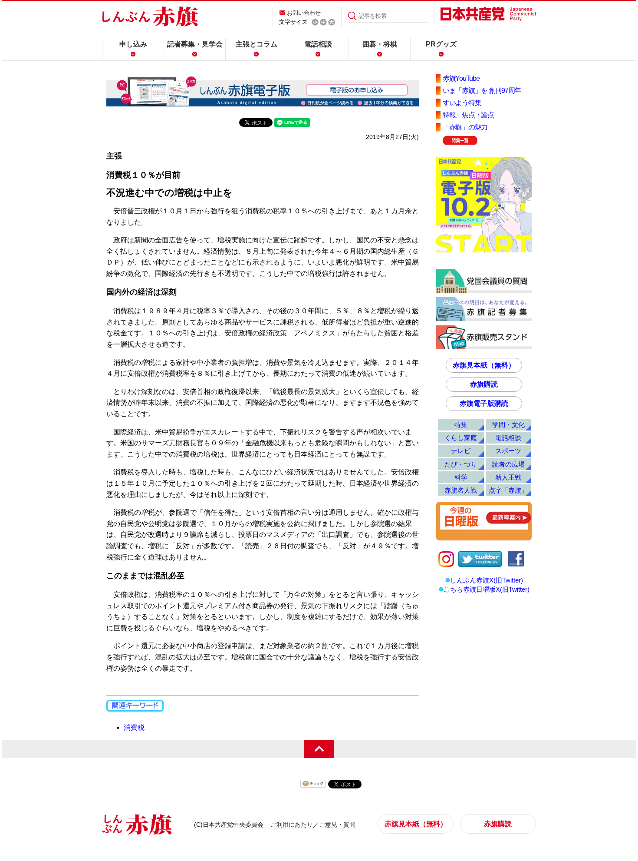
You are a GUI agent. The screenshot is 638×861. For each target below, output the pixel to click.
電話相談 (318, 44)
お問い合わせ (304, 13)
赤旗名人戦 (460, 490)
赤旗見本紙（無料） (484, 365)
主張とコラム (256, 44)
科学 (460, 477)
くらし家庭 (460, 437)
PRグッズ (441, 44)
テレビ (460, 450)
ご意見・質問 (337, 824)
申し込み (133, 44)
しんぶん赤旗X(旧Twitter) (486, 580)
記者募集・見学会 (195, 44)
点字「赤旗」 (508, 490)
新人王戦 (508, 477)
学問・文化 (508, 424)
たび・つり (460, 464)
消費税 (134, 727)
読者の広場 (508, 464)
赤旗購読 (484, 384)
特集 (460, 424)
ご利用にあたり (291, 824)
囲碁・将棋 (379, 44)
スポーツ (508, 450)
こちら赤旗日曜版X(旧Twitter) (486, 589)
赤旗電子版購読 (484, 403)
